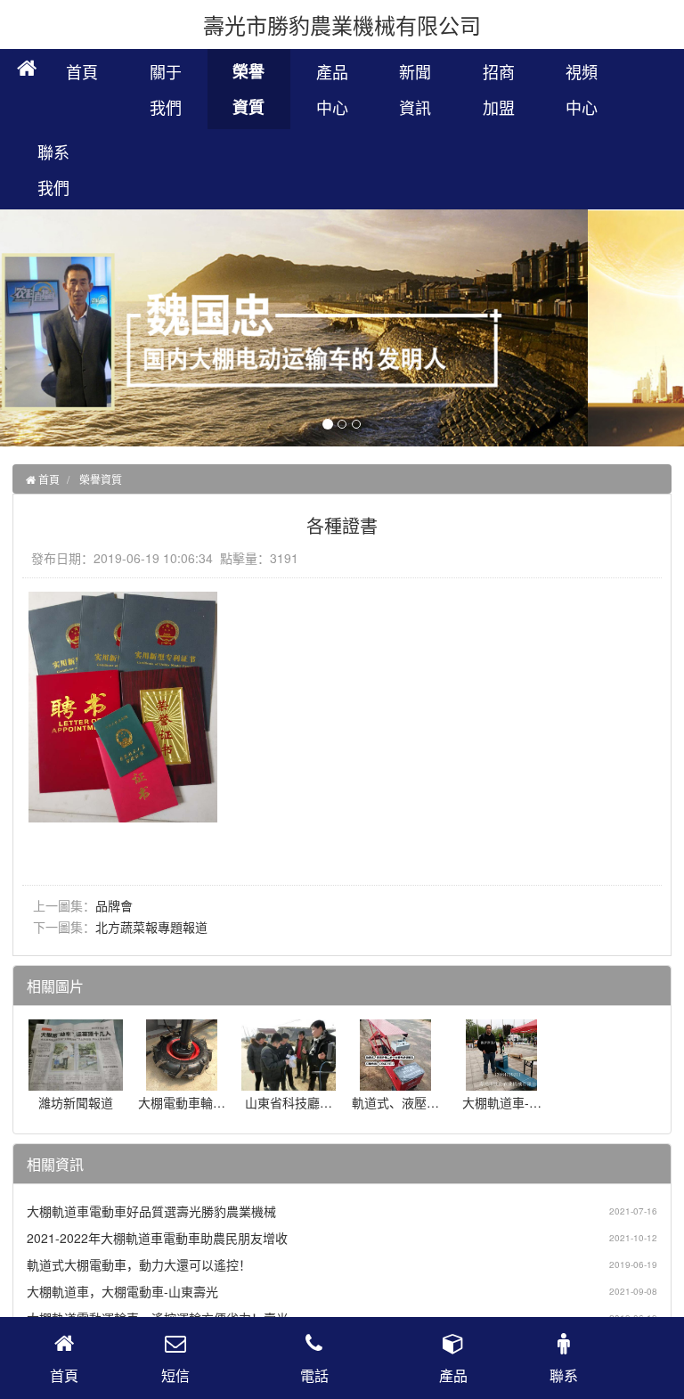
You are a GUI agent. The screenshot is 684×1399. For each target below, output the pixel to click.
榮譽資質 (248, 89)
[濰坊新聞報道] (76, 1082)
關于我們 (166, 89)
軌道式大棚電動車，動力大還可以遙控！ (139, 1264)
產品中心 (332, 89)
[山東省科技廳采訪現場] (289, 1082)
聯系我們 (53, 169)
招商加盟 (499, 89)
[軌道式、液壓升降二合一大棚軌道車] (395, 1082)
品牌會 (114, 905)
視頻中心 (582, 89)
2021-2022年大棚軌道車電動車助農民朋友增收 (157, 1238)
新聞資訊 (415, 89)
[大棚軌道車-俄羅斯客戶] (501, 1082)
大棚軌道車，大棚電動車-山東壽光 (122, 1291)
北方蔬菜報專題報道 (151, 927)
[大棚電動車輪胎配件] (181, 1082)
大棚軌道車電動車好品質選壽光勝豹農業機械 (151, 1211)
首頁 (82, 71)
